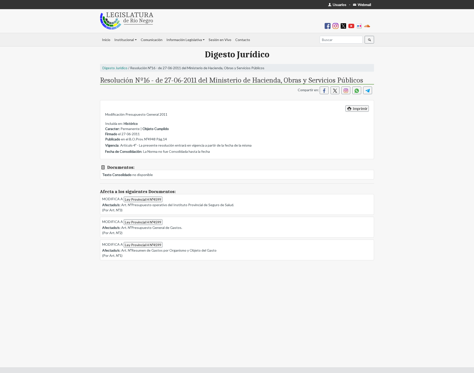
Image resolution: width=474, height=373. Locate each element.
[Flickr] (360, 25)
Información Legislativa (184, 40)
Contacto (242, 40)
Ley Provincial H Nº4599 (143, 199)
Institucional (124, 40)
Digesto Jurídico (114, 68)
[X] (344, 25)
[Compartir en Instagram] (345, 90)
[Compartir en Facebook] (324, 90)
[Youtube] (352, 25)
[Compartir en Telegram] (367, 90)
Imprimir (360, 108)
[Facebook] (329, 25)
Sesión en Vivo (220, 40)
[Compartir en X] (335, 90)
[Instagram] (336, 25)
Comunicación (151, 40)
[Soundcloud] (368, 25)
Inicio (106, 40)
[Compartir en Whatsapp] (356, 90)
